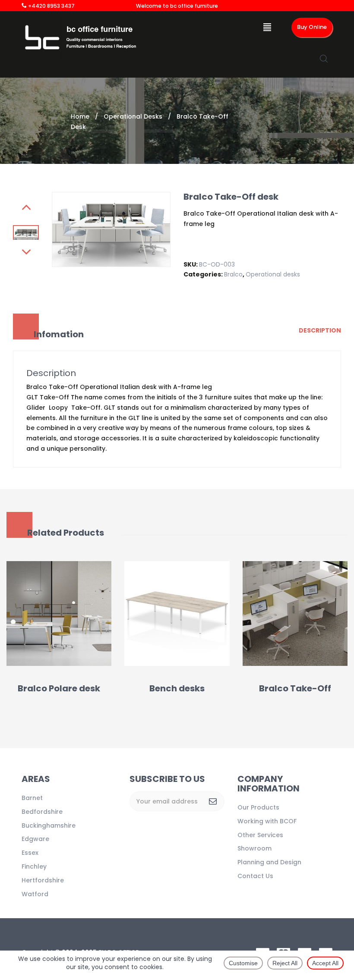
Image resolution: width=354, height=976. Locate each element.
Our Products (258, 807)
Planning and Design (269, 862)
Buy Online (312, 27)
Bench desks (177, 688)
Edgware (35, 839)
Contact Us (255, 876)
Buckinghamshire (49, 825)
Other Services (260, 835)
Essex (30, 852)
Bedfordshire (42, 811)
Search (323, 58)
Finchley (34, 866)
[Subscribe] (213, 801)
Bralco (233, 274)
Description (320, 330)
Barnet (32, 798)
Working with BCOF (267, 821)
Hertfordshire (43, 880)
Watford (35, 894)
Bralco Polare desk (59, 688)
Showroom (254, 848)
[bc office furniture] (83, 37)
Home (80, 116)
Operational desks (133, 116)
